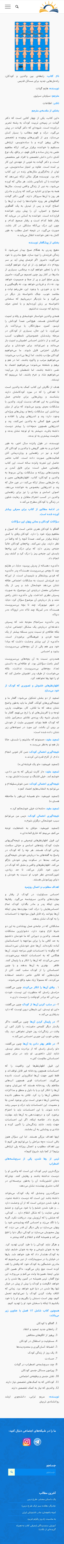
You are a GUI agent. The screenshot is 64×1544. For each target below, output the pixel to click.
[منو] (9, 6)
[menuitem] (16, 6)
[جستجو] (16, 6)
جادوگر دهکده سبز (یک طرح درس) (39, 1506)
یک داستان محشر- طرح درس (41, 1499)
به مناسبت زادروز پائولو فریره (42, 1519)
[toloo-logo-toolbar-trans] (37, 6)
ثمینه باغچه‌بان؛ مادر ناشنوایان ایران (39, 1512)
